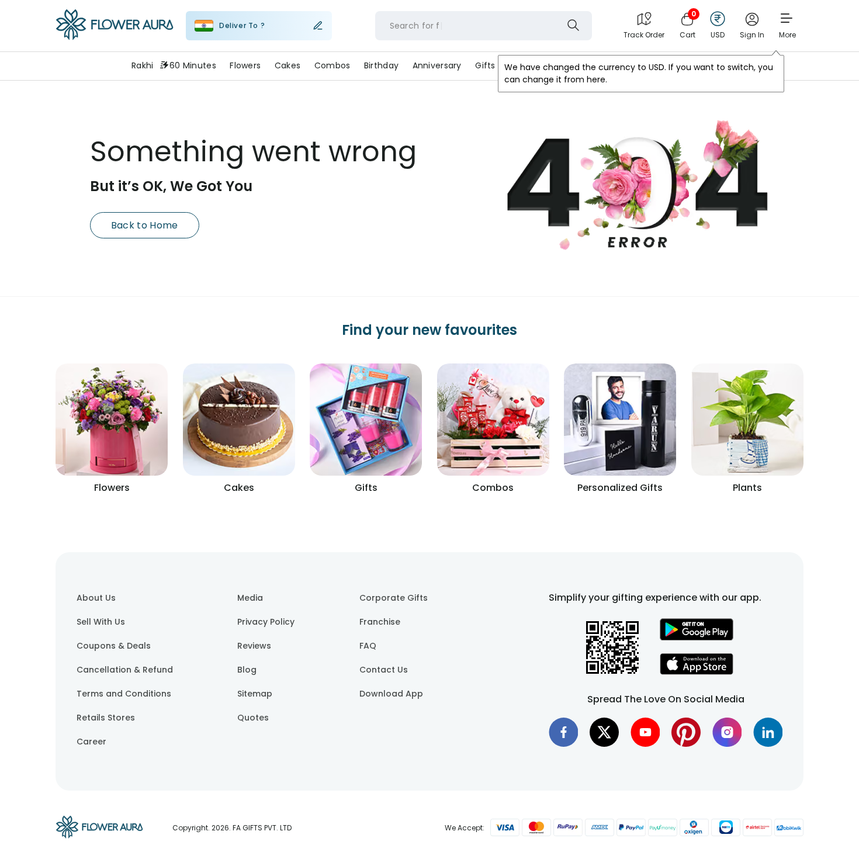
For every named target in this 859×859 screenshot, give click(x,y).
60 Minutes (192, 65)
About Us (96, 598)
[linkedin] (767, 732)
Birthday (381, 65)
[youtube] (645, 732)
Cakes (287, 65)
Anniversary (437, 65)
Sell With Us (101, 622)
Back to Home (144, 225)
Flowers (245, 65)
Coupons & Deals (114, 646)
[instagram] (727, 732)
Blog (247, 670)
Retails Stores (106, 717)
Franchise (379, 622)
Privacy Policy (266, 622)
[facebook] (563, 732)
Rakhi (142, 65)
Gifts (485, 65)
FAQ (367, 646)
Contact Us (383, 670)
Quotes (253, 717)
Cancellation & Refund (125, 670)
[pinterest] (686, 732)
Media (250, 598)
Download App (391, 693)
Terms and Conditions (124, 693)
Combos (332, 65)
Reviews (254, 646)
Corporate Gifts (393, 598)
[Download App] (696, 637)
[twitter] (604, 732)
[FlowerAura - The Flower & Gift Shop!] (115, 37)
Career (91, 741)
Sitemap (254, 693)
